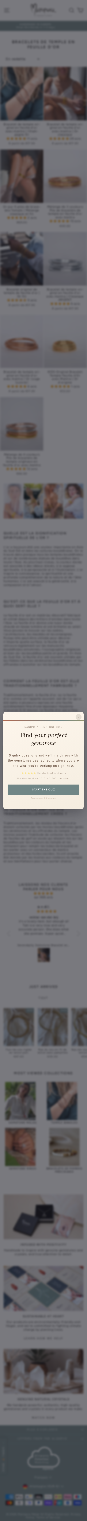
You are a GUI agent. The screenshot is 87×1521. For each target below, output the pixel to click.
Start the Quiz (43, 789)
